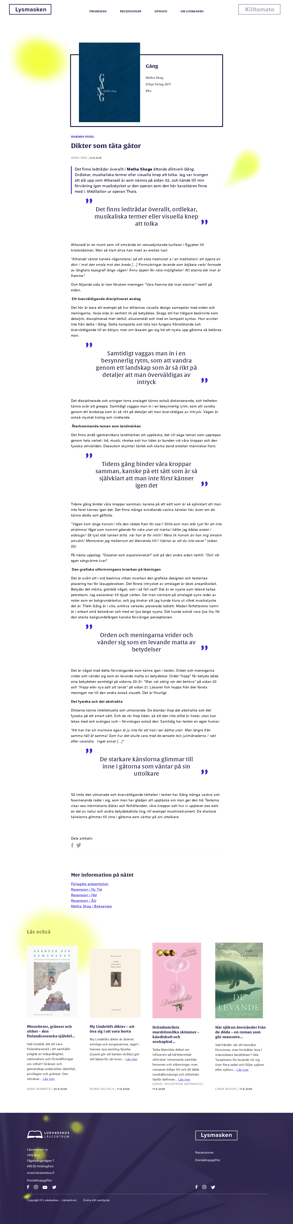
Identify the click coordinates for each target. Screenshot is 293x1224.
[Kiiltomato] (259, 13)
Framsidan (98, 11)
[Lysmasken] (30, 13)
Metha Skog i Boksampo (91, 905)
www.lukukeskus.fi (40, 1172)
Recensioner (130, 11)
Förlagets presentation (90, 883)
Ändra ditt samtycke (96, 1200)
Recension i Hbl (84, 894)
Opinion (160, 11)
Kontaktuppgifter (39, 1180)
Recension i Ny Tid (86, 889)
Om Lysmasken (192, 11)
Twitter (78, 845)
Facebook (73, 845)
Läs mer (49, 1078)
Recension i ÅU (83, 900)
